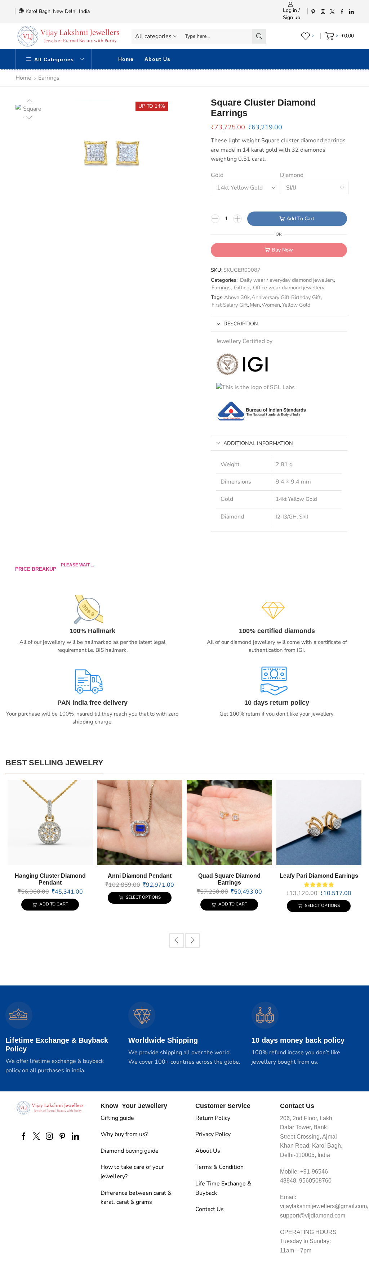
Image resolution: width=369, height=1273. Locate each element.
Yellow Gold (296, 304)
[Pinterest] (313, 11)
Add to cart (300, 218)
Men (255, 304)
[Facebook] (342, 11)
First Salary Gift (230, 304)
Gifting (242, 287)
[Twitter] (332, 11)
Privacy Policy (213, 1134)
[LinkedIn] (351, 11)
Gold (217, 175)
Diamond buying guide (130, 1151)
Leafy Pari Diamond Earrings (319, 876)
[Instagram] (323, 11)
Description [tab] (240, 323)
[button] (176, 940)
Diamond (291, 175)
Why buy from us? (124, 1134)
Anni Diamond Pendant (140, 876)
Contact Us (209, 1209)
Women (271, 304)
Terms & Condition (219, 1167)
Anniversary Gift (270, 297)
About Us (157, 59)
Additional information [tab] (258, 443)
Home (126, 59)
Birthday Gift (306, 297)
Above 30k (237, 297)
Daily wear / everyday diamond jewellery (287, 280)
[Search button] (259, 36)
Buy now (282, 249)
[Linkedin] (75, 1136)
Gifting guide (117, 1118)
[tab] (279, 323)
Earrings (48, 78)
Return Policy (212, 1118)
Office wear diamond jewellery (288, 287)
